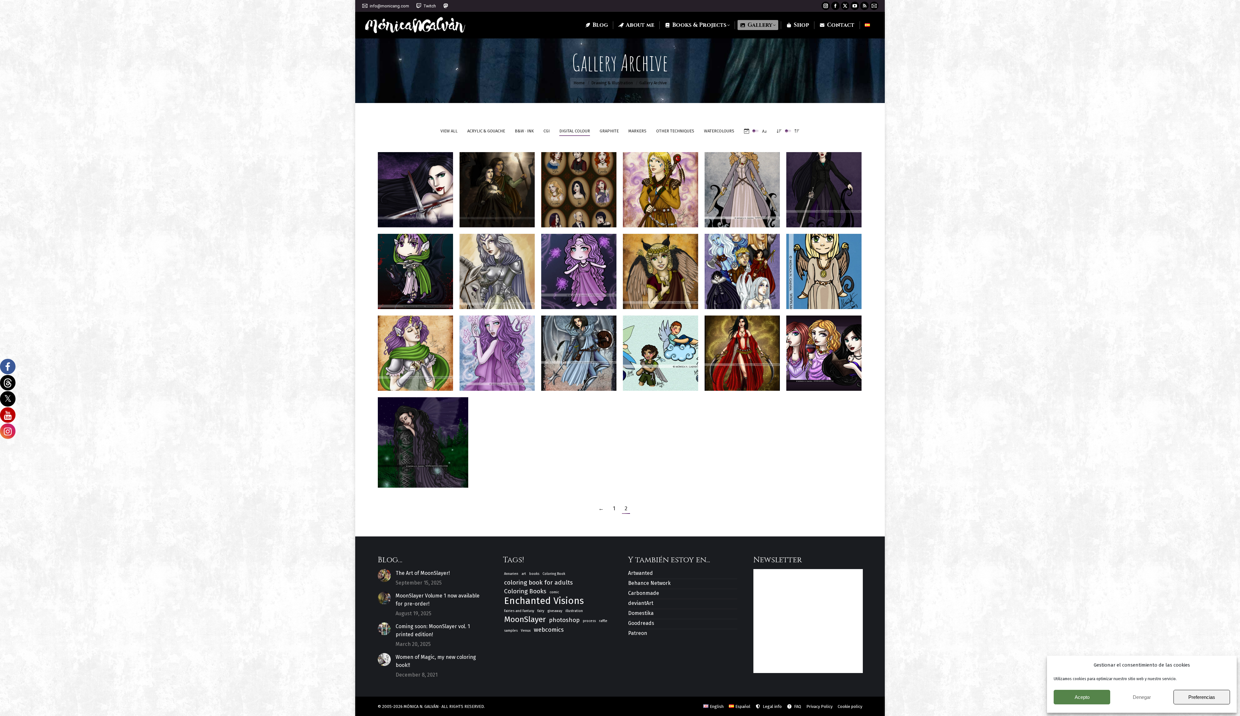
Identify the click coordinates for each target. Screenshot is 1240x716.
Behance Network (649, 583)
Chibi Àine (415, 268)
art (524, 574)
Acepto (1082, 697)
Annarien (511, 574)
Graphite (609, 131)
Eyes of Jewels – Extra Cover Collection (826, 350)
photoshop (564, 620)
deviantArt (640, 603)
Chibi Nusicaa (578, 268)
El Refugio (742, 268)
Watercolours (719, 131)
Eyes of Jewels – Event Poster (579, 186)
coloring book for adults (538, 582)
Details (424, 167)
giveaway (554, 611)
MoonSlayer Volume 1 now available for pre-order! (438, 600)
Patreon (637, 633)
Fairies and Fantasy (519, 611)
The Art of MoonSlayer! (423, 573)
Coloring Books (525, 591)
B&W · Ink (524, 131)
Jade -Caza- (415, 186)
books (534, 574)
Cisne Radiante (660, 186)
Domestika (641, 613)
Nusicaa (497, 350)
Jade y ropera (824, 186)
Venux (526, 630)
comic (554, 592)
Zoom (407, 167)
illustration (574, 611)
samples (511, 630)
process (589, 621)
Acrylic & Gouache (486, 131)
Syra (579, 350)
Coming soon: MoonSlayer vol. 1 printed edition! (433, 630)
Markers (637, 131)
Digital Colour (574, 131)
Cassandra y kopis (743, 186)
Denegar (1142, 697)
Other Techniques (675, 131)
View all (449, 131)
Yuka (660, 268)
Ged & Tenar (497, 186)
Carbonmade (643, 593)
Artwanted (640, 573)
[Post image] (384, 575)
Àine (415, 350)
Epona (497, 268)
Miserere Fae (423, 439)
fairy (540, 611)
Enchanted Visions (544, 601)
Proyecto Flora (660, 350)
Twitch (430, 6)
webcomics (549, 629)
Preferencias (1201, 697)
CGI (546, 131)
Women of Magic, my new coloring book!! (436, 661)
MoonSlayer (525, 620)
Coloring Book (553, 574)
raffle (603, 621)
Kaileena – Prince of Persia (742, 350)
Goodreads (641, 623)
